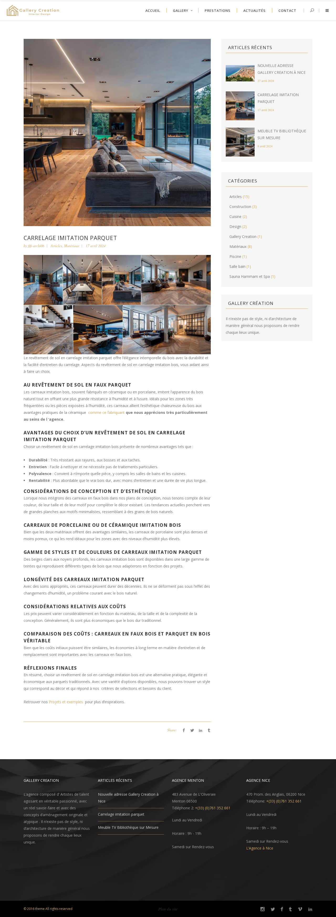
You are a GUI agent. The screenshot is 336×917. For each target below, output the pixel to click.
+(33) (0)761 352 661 (212, 807)
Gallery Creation (242, 236)
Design (235, 226)
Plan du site (168, 908)
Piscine (235, 256)
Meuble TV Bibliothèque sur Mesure (128, 827)
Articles (56, 245)
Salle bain (237, 266)
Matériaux (71, 245)
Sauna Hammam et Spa (249, 276)
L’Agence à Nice (259, 848)
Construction (240, 206)
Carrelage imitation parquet (121, 814)
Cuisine (235, 216)
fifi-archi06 (36, 245)
